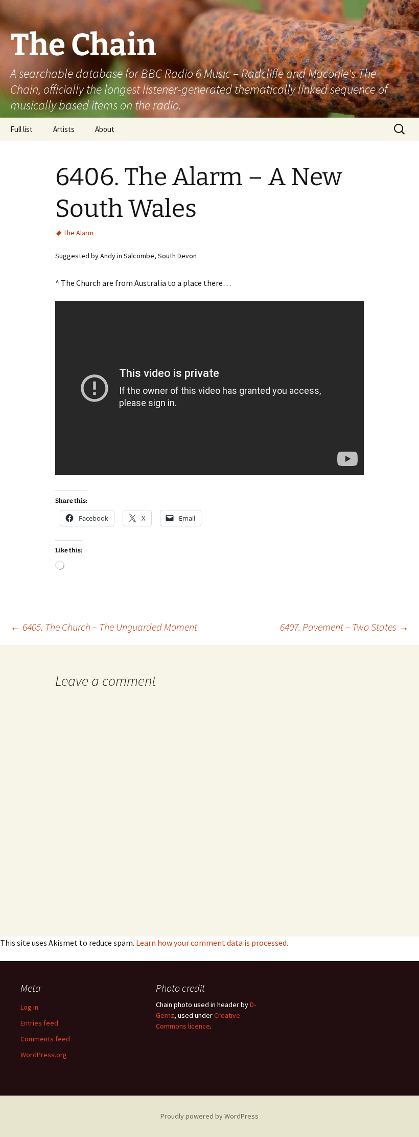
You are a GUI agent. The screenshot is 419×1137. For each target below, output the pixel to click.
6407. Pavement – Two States (344, 626)
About (104, 129)
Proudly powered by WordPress (209, 1116)
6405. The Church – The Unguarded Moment (103, 626)
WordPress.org (43, 1054)
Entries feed (39, 1023)
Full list (21, 129)
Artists (64, 129)
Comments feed (45, 1038)
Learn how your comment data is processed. (212, 943)
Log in (29, 1007)
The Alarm (78, 232)
